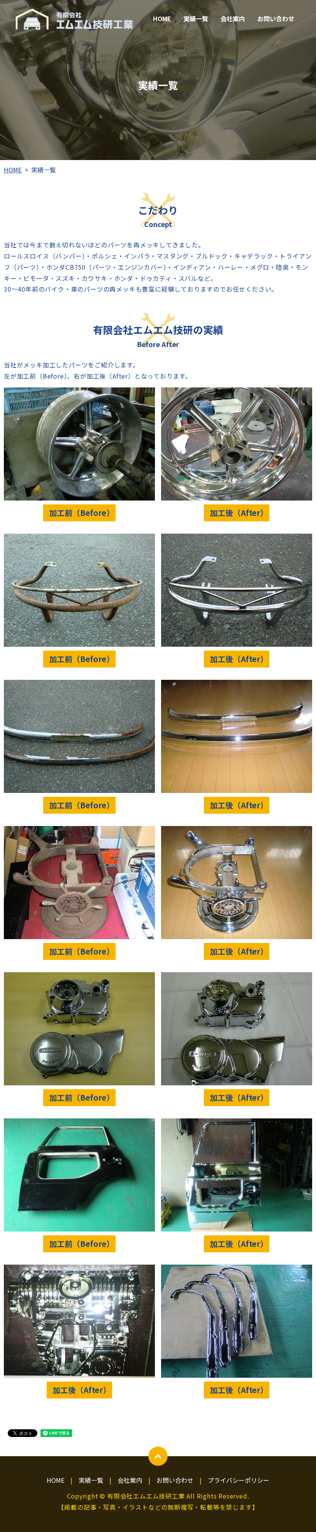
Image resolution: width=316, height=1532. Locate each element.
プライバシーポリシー (238, 1480)
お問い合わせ (275, 18)
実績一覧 (195, 18)
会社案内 (232, 18)
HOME (162, 18)
